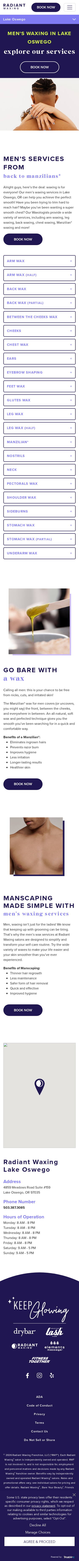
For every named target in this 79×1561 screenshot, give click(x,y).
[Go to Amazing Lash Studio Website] (54, 1332)
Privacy (39, 1414)
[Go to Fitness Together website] (39, 1359)
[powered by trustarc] (68, 1557)
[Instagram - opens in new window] (39, 1375)
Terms (39, 1423)
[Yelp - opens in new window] (52, 1375)
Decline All (37, 1525)
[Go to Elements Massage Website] (54, 1345)
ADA (39, 1397)
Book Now (46, 7)
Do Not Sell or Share (39, 1440)
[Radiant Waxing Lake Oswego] (14, 6)
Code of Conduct (39, 1405)
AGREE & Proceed (39, 1541)
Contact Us (39, 1431)
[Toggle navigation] (70, 7)
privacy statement (43, 1505)
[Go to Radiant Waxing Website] (24, 1345)
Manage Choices (37, 1532)
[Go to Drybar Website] (24, 1332)
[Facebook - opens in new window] (27, 1375)
